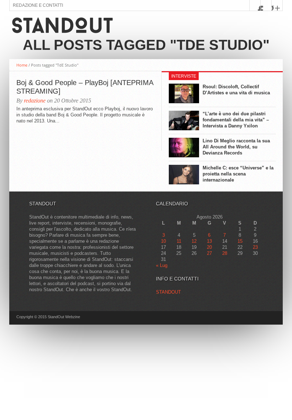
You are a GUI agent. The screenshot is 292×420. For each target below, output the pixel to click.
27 (209, 253)
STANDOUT (168, 292)
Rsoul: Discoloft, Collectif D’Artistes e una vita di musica (236, 89)
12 (194, 241)
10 (163, 241)
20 (209, 247)
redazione (35, 101)
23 (255, 247)
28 (224, 253)
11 (179, 241)
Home (21, 65)
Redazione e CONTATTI (38, 5)
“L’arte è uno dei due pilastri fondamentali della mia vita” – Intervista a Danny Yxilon (236, 119)
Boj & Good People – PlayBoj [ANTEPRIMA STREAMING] (84, 87)
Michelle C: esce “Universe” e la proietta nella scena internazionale (238, 174)
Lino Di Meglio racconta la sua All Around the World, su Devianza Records (236, 147)
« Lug (161, 265)
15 (240, 241)
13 (209, 241)
